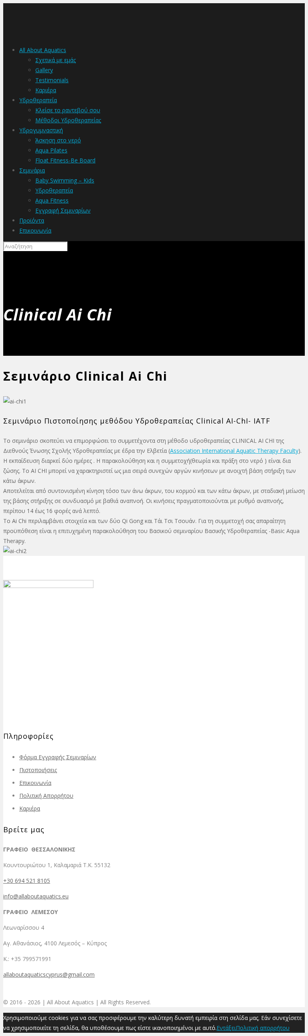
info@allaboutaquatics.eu (36, 896)
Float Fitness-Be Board (65, 160)
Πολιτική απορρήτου (263, 1028)
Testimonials (52, 80)
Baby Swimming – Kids (64, 180)
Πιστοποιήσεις (38, 770)
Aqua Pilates (51, 150)
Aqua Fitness (52, 200)
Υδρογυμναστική (41, 130)
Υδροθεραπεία (38, 100)
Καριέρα (45, 90)
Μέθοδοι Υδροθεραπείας (68, 120)
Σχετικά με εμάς (55, 60)
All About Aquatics (42, 50)
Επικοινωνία (35, 230)
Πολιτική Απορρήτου (46, 795)
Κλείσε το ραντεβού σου (67, 110)
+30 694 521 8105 (26, 880)
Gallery (44, 70)
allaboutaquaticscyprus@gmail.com (49, 974)
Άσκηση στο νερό (58, 140)
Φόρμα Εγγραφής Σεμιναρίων (57, 757)
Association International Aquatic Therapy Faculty (234, 450)
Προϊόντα (31, 220)
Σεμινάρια (32, 170)
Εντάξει (226, 1028)
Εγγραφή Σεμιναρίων (63, 210)
